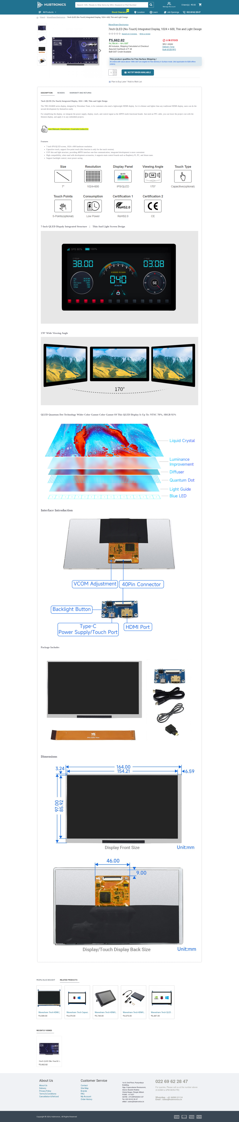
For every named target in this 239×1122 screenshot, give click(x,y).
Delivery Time (168, 47)
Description (47, 93)
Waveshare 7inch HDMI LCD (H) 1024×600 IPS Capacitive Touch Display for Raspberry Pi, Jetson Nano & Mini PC (134, 1012)
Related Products (68, 980)
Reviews (61, 93)
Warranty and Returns (80, 93)
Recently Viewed (44, 1030)
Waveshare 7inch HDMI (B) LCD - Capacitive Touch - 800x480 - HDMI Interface (49, 1012)
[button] (51, 50)
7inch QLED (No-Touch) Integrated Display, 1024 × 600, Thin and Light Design (50, 1061)
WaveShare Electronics (56, 17)
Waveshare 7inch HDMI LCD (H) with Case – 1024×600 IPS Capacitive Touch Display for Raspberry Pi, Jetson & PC (106, 1012)
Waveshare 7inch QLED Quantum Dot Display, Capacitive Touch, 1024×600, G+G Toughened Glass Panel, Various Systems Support (162, 1012)
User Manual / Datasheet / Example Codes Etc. (68, 129)
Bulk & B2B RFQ (169, 49)
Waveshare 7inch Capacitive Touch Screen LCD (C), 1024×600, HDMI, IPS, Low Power (78, 1012)
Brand (42, 17)
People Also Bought (46, 980)
